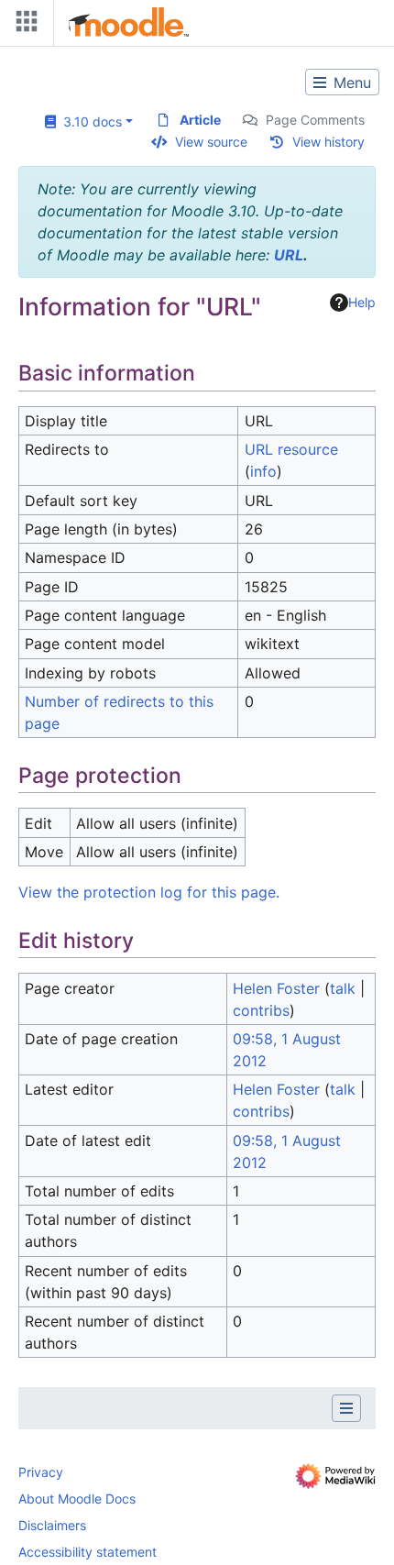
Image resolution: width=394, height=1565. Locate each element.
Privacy (40, 1472)
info (263, 471)
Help (362, 302)
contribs (261, 1010)
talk (343, 988)
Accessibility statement (87, 1551)
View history (328, 141)
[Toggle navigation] (23, 25)
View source (211, 141)
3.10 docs (89, 121)
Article (200, 119)
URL (288, 255)
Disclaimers (52, 1525)
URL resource (291, 449)
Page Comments (315, 119)
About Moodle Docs (77, 1498)
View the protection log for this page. (148, 892)
